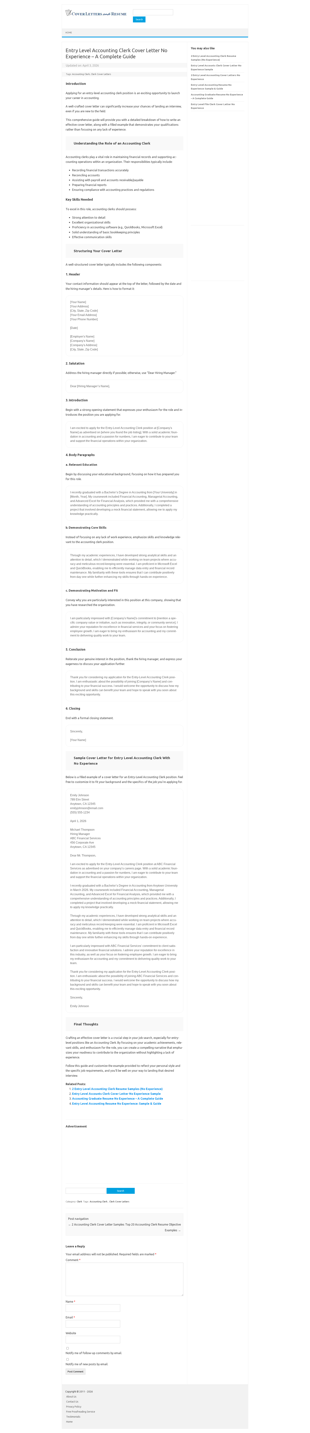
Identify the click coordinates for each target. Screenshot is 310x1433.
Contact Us (72, 1401)
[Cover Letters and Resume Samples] (96, 15)
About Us (71, 1396)
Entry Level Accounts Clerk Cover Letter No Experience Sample (116, 1093)
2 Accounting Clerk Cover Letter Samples (96, 1224)
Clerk (79, 1201)
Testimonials (73, 1416)
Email (70, 1317)
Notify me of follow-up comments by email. (94, 1353)
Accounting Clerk (81, 74)
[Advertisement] (124, 1154)
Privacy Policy (73, 1406)
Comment (73, 1260)
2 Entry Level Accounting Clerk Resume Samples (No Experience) (117, 1088)
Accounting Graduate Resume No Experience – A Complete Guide (117, 1098)
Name (70, 1301)
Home (68, 32)
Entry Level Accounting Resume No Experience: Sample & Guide (116, 1103)
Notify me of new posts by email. (87, 1364)
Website (71, 1333)
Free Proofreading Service (80, 1411)
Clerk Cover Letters (101, 74)
